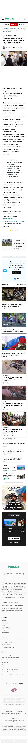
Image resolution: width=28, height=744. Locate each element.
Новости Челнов (20, 701)
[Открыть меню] (3, 19)
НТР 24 (3, 28)
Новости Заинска (19, 704)
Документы (4, 667)
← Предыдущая (7, 741)
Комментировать (13, 256)
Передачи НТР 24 (6, 632)
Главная (6, 24)
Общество (4, 620)
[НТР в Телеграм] (17, 574)
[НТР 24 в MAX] (4, 574)
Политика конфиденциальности (10, 655)
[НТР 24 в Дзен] (23, 574)
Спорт (3, 625)
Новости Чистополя (9, 704)
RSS (3, 664)
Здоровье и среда (6, 627)
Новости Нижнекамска (9, 699)
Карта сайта (5, 662)
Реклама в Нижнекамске (8, 671)
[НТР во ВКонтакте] (11, 574)
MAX (17, 278)
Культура (4, 630)
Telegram (17, 272)
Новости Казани (20, 699)
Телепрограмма (14, 538)
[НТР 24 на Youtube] (8, 574)
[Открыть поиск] (20, 19)
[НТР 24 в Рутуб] (20, 574)
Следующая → (21, 741)
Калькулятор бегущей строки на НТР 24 (12, 674)
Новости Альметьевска (9, 701)
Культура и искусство (16, 28)
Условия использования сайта (10, 659)
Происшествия (5, 622)
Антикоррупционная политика (10, 669)
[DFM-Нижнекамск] (21, 684)
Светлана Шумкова (10, 47)
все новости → (21, 284)
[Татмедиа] (11, 684)
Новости (8, 28)
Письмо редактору (9, 647)
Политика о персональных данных (11, 657)
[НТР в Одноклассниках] (14, 574)
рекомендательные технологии (9, 725)
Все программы (14, 542)
